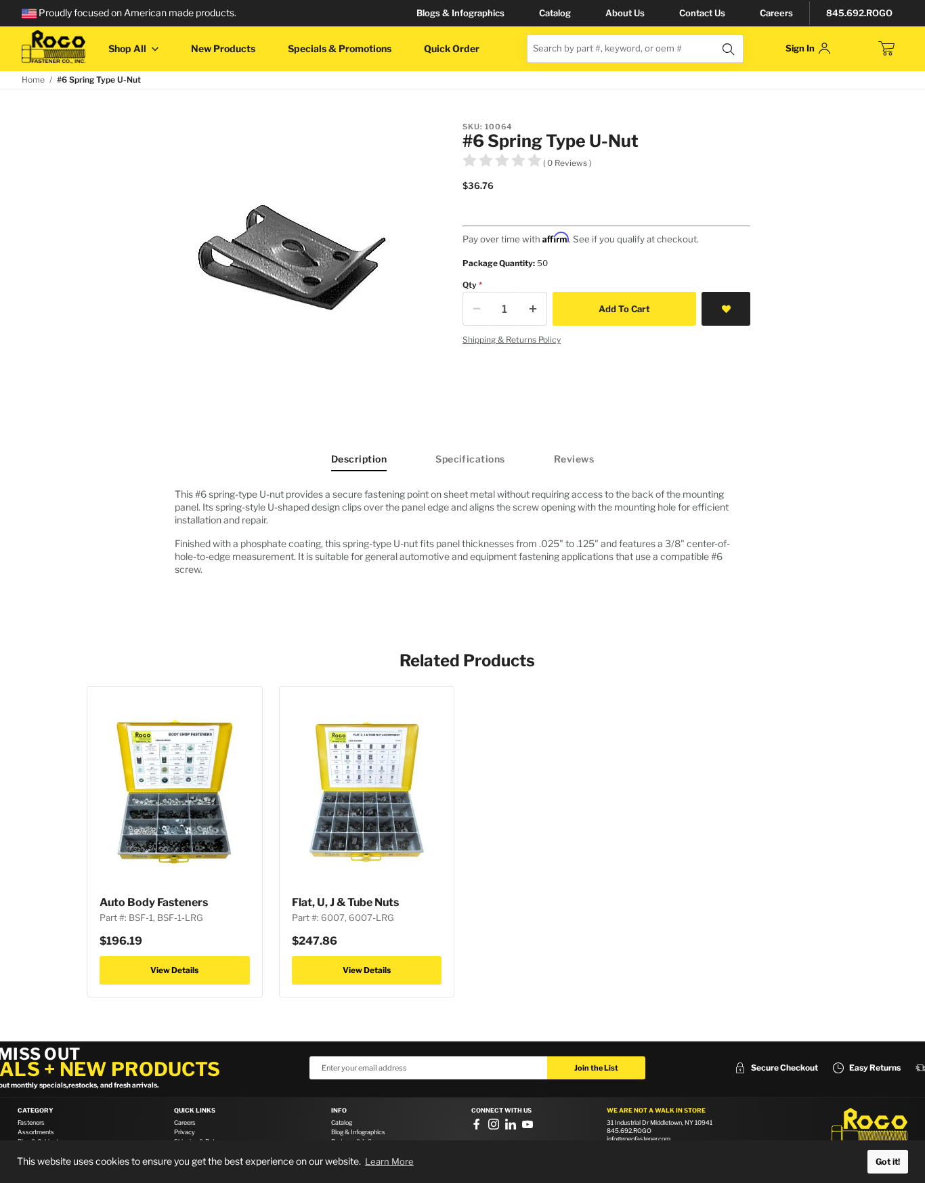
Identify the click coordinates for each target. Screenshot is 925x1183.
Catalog (555, 12)
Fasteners (31, 1122)
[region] (462, 537)
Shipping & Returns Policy (511, 340)
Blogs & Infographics (460, 12)
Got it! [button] (888, 1162)
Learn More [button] (389, 1161)
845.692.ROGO (859, 12)
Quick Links (194, 1110)
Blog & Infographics (358, 1132)
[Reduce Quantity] (476, 309)
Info (339, 1110)
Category (35, 1110)
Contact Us (702, 12)
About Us (625, 12)
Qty (469, 284)
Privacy (184, 1132)
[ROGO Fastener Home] (869, 1128)
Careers (776, 12)
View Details (174, 970)
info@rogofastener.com (638, 1138)
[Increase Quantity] (533, 309)
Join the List (596, 1068)
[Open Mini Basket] (886, 49)
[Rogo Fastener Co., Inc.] (53, 47)
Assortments (36, 1132)
